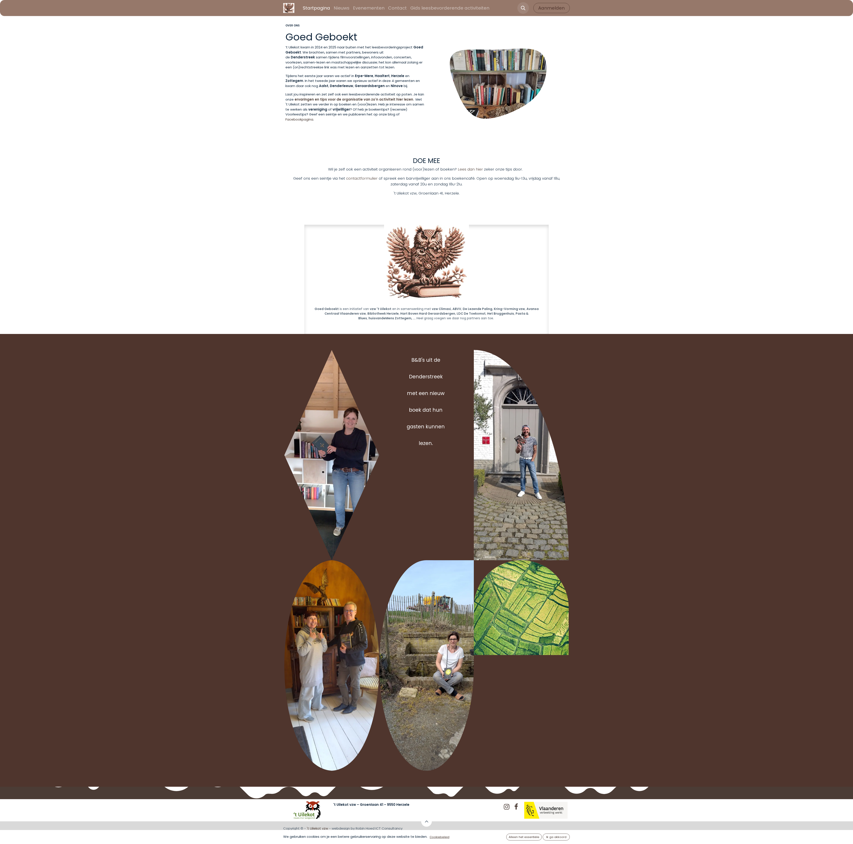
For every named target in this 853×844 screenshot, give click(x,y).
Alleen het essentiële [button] (524, 837)
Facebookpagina (299, 119)
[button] (523, 8)
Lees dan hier (471, 169)
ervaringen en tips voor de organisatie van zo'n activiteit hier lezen (354, 99)
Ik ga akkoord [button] (556, 837)
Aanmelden (551, 8)
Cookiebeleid (439, 837)
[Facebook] (516, 806)
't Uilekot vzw (317, 828)
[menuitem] (316, 8)
